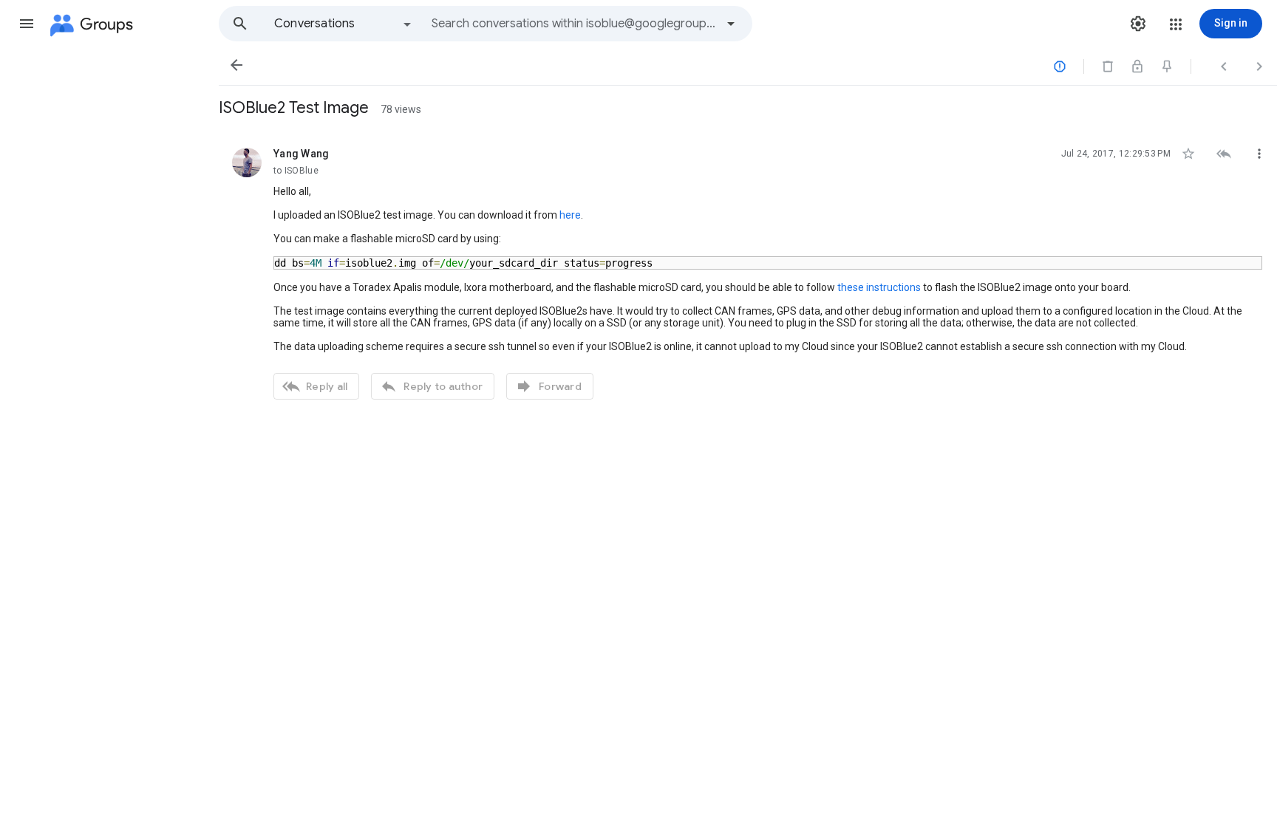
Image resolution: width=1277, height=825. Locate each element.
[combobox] (573, 24)
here (570, 215)
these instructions (879, 287)
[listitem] (748, 272)
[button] (26, 23)
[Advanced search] (731, 24)
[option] (343, 24)
